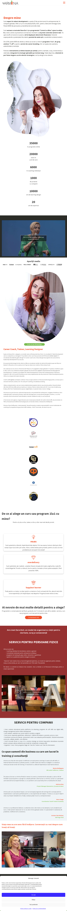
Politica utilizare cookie (26, 908)
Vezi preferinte (33, 904)
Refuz (33, 899)
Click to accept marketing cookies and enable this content (33, 238)
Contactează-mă (33, 617)
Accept (33, 895)
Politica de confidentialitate (39, 908)
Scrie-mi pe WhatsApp (34, 344)
